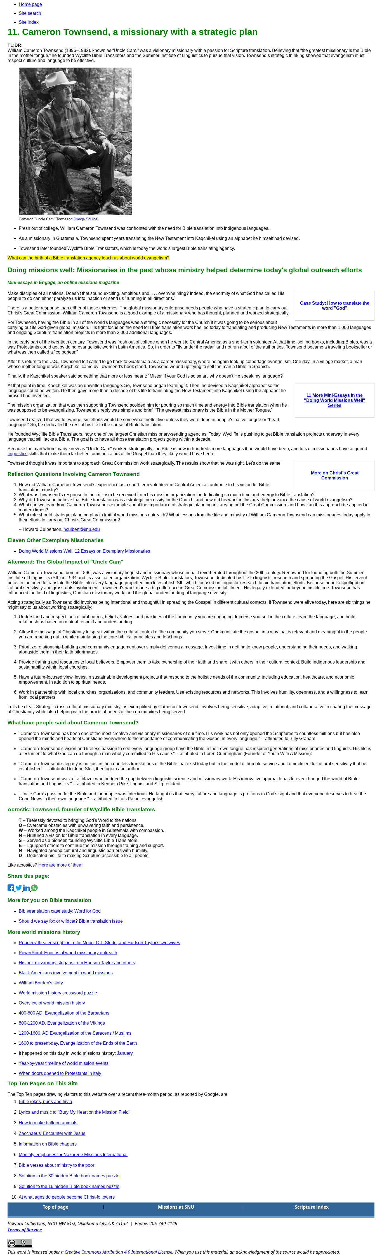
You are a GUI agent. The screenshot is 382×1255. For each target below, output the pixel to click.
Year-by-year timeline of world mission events (64, 1063)
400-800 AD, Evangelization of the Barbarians (64, 1013)
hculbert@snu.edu (81, 529)
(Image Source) (86, 219)
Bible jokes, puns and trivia (45, 1101)
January (125, 1053)
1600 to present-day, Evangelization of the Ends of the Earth (78, 1043)
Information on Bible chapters (48, 1144)
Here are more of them (60, 865)
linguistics (17, 453)
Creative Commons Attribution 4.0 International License (118, 1252)
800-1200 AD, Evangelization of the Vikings (62, 1023)
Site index (29, 22)
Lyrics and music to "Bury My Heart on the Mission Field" (74, 1112)
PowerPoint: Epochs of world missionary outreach (68, 952)
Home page (30, 4)
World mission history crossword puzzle (58, 993)
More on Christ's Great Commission (335, 475)
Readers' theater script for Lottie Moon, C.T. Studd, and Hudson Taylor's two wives (99, 942)
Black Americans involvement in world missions (66, 972)
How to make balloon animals (48, 1122)
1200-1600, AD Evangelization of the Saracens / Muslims (75, 1033)
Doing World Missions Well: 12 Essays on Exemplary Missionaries (84, 551)
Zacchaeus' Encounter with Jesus (52, 1133)
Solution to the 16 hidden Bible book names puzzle (69, 1186)
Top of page (55, 1207)
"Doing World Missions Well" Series (334, 403)
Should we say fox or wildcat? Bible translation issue (71, 921)
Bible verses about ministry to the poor (56, 1165)
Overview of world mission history (52, 1003)
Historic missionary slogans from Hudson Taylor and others (77, 962)
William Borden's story (41, 982)
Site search (30, 13)
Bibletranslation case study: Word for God (60, 911)
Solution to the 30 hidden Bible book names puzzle (69, 1175)
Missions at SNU (176, 1207)
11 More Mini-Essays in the (334, 395)
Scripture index (312, 1207)
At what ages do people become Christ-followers (67, 1197)
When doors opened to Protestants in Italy (60, 1073)
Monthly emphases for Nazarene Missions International (73, 1154)
